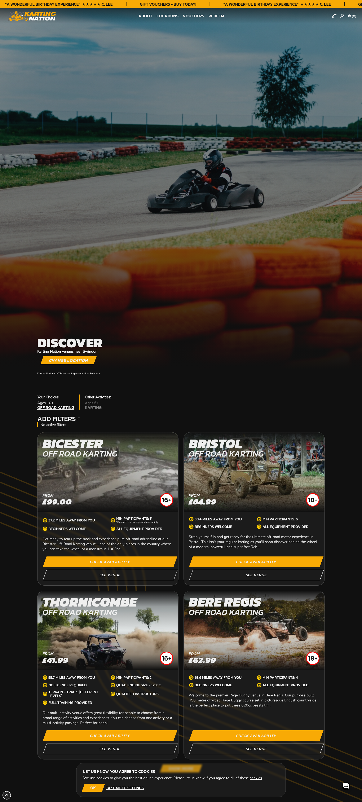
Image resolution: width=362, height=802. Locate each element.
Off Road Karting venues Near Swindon (78, 373)
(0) (354, 16)
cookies (256, 777)
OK (93, 788)
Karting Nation (45, 373)
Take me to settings (125, 788)
